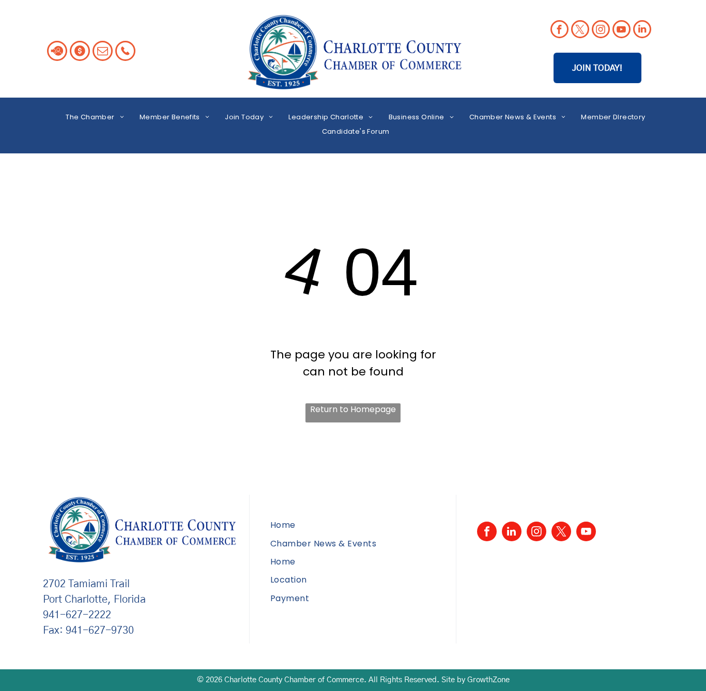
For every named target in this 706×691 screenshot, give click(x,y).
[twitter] (580, 30)
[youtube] (621, 30)
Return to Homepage (353, 409)
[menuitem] (95, 116)
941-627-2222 (77, 615)
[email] (103, 52)
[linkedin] (642, 30)
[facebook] (559, 30)
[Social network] (57, 52)
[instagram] (601, 30)
